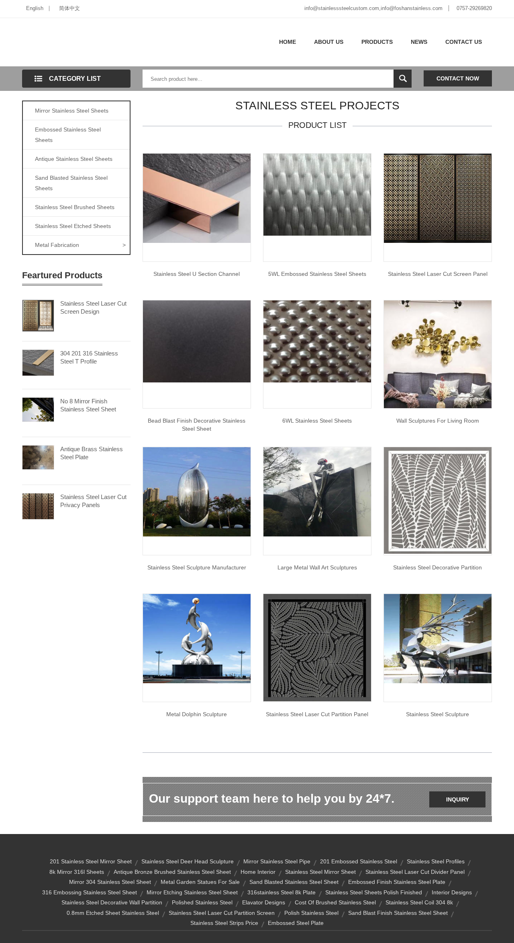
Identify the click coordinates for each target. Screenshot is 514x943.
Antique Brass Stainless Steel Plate (91, 453)
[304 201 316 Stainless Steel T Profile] (38, 362)
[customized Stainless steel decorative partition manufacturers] (438, 500)
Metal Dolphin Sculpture (196, 714)
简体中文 (69, 8)
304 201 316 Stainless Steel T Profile (89, 357)
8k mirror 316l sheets (76, 872)
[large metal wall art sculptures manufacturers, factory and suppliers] (317, 491)
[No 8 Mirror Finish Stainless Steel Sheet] (38, 409)
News (419, 42)
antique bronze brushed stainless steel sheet (172, 872)
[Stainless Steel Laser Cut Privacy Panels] (38, 505)
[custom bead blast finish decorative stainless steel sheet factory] (197, 341)
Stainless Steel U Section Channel (196, 274)
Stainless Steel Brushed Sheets (74, 207)
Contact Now (457, 78)
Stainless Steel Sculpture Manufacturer (196, 567)
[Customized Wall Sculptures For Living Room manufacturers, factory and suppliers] (438, 354)
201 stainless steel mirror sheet (91, 861)
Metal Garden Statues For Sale (200, 882)
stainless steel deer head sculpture (187, 861)
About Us (328, 42)
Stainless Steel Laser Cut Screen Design (93, 307)
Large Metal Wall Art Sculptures (317, 567)
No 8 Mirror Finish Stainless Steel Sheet (88, 405)
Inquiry (457, 799)
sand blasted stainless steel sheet (294, 882)
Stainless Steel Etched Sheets (73, 226)
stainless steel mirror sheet (320, 872)
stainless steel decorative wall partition (111, 902)
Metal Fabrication (80, 245)
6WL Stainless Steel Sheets (317, 420)
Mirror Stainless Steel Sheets (71, 110)
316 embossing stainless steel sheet (89, 892)
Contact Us (463, 42)
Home (287, 42)
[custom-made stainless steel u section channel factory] (197, 198)
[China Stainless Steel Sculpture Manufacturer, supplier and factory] (197, 491)
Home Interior (258, 872)
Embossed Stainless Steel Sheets (68, 134)
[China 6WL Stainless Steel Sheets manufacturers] (317, 341)
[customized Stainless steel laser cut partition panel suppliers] (317, 647)
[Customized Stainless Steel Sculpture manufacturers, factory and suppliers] (438, 638)
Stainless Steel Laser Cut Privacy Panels (93, 500)
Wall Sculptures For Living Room (437, 420)
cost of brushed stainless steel (335, 902)
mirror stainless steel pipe (276, 861)
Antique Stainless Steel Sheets (73, 159)
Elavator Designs (263, 902)
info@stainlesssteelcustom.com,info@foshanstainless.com (373, 8)
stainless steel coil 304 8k (419, 902)
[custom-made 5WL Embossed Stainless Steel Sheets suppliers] (317, 194)
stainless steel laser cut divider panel (415, 872)
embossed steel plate (296, 923)
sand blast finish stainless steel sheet (398, 913)
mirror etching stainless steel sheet (192, 892)
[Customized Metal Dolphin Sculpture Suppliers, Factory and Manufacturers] (197, 638)
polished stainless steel (202, 902)
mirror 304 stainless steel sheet (110, 882)
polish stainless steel (311, 913)
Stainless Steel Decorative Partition (437, 567)
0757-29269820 (474, 8)
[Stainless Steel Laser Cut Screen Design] (38, 315)
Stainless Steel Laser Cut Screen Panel (437, 274)
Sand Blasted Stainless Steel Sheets (71, 183)
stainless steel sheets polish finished (373, 892)
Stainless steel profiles (436, 861)
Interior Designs (452, 892)
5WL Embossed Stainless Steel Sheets (317, 274)
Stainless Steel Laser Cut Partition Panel (317, 714)
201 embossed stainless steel (358, 861)
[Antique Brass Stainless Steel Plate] (38, 457)
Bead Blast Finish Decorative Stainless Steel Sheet (196, 424)
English (34, 8)
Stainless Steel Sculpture (437, 714)
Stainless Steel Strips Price (224, 923)
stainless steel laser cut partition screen (222, 913)
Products (377, 42)
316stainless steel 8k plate (281, 892)
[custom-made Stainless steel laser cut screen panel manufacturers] (438, 198)
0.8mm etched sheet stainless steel (113, 913)
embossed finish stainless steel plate (396, 882)
